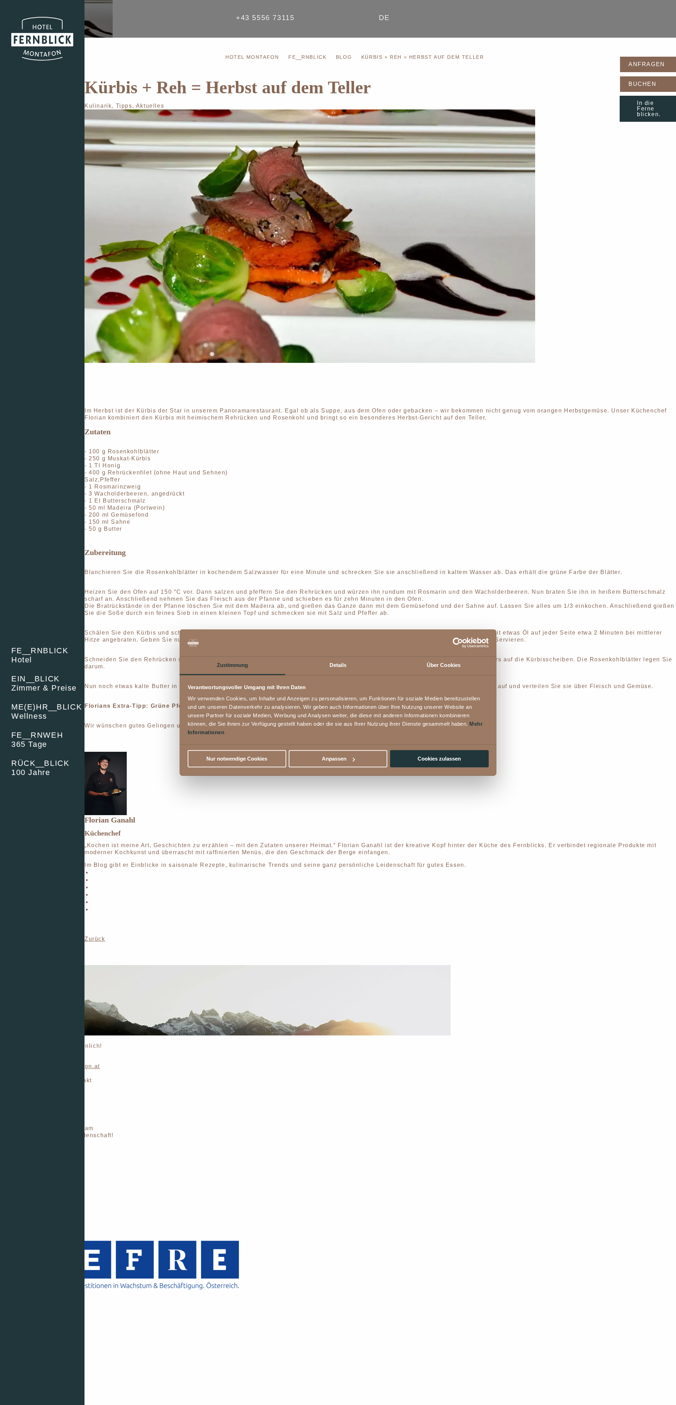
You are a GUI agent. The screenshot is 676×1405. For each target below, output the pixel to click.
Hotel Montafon (252, 57)
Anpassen (334, 759)
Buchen (642, 84)
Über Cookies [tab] (444, 665)
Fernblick (307, 57)
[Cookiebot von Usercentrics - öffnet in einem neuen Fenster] (458, 643)
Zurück (94, 939)
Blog (344, 57)
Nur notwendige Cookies (236, 759)
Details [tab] (338, 665)
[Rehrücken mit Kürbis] (309, 236)
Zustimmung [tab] (232, 665)
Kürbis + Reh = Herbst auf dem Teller (422, 57)
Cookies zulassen (439, 759)
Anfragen (646, 64)
